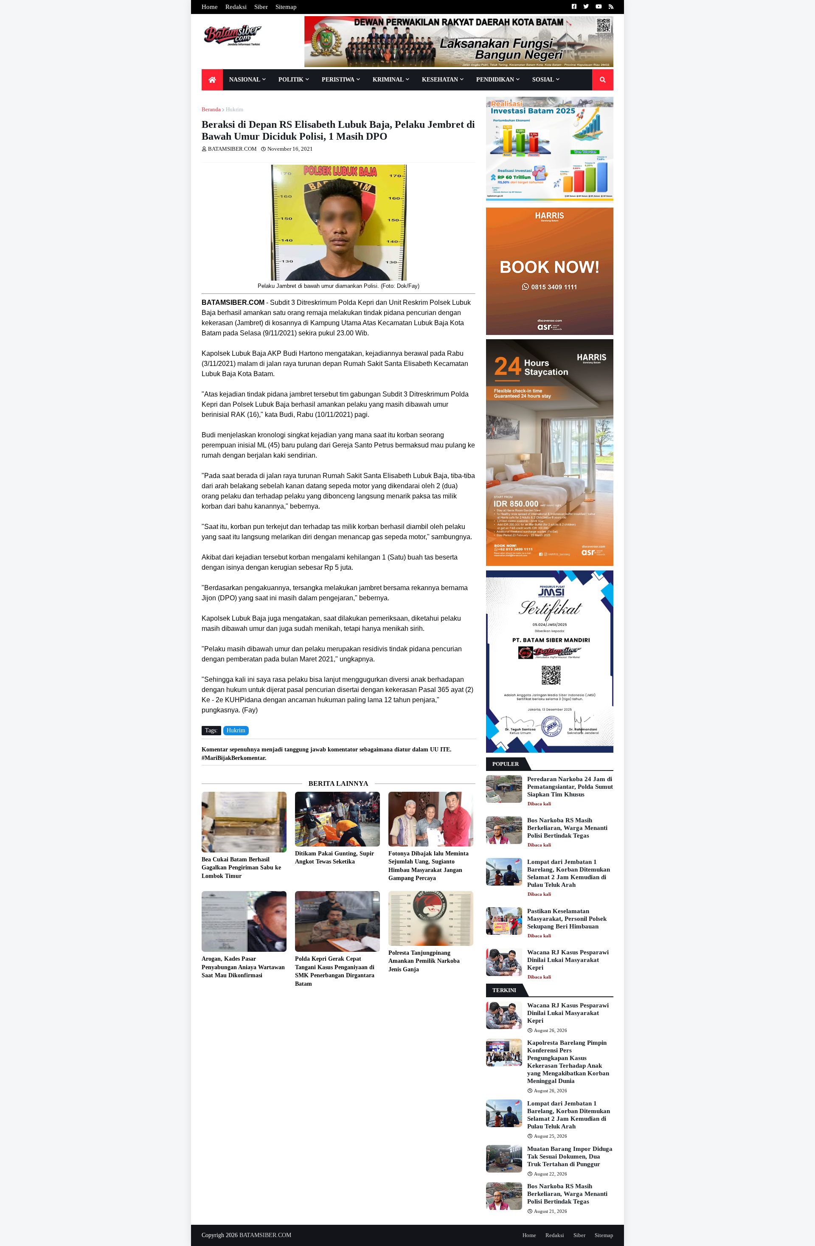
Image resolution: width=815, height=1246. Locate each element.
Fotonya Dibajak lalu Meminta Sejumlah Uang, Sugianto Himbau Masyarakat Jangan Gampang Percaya (428, 866)
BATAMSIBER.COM (265, 1235)
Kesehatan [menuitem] (440, 79)
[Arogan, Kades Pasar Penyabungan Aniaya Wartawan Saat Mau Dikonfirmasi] (244, 921)
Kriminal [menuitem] (388, 79)
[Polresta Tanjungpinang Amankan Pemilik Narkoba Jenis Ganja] (430, 918)
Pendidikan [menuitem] (495, 79)
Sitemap (286, 6)
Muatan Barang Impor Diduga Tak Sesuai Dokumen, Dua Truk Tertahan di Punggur (570, 1156)
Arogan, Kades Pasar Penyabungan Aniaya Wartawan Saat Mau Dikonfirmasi (243, 967)
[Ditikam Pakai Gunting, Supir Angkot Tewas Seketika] (337, 819)
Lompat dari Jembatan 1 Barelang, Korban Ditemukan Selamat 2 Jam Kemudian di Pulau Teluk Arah (568, 873)
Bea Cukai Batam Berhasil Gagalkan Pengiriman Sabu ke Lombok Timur (241, 867)
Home (210, 6)
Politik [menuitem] (291, 79)
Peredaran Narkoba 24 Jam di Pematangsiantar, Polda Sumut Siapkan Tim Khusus (570, 787)
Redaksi (236, 6)
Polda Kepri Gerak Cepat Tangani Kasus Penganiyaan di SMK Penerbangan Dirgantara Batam (334, 971)
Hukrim (234, 109)
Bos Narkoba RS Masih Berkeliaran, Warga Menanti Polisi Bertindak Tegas (567, 828)
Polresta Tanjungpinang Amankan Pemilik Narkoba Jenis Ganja (424, 961)
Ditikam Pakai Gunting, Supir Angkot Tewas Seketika (334, 857)
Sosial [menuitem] (543, 79)
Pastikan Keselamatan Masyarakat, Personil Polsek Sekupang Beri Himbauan (567, 919)
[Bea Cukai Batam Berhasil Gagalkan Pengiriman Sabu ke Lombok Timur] (244, 822)
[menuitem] (212, 79)
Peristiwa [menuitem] (338, 79)
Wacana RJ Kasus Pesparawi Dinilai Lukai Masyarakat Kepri (568, 960)
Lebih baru (204, 1002)
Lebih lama (473, 1002)
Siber (261, 6)
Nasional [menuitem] (244, 79)
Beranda (211, 109)
